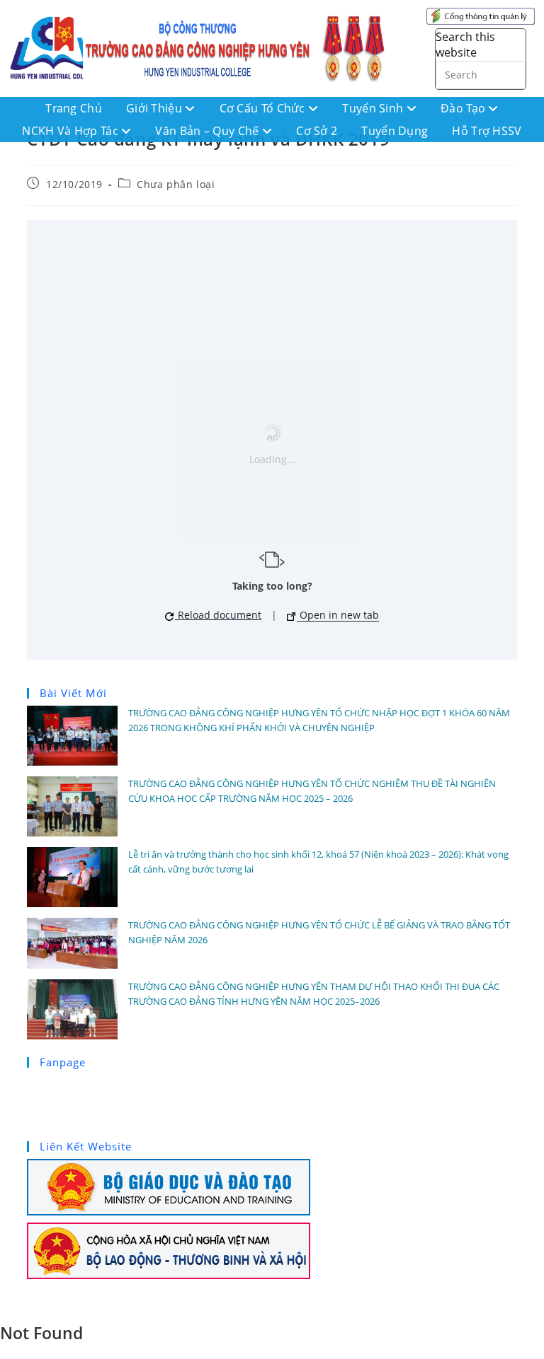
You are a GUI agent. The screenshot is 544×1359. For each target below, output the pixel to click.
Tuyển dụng (394, 131)
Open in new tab (338, 615)
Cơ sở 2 (316, 131)
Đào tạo (464, 108)
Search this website (465, 44)
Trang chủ (73, 108)
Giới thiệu (155, 108)
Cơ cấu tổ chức (264, 108)
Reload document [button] (218, 615)
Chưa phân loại (176, 184)
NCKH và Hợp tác (71, 131)
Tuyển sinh (374, 108)
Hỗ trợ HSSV (486, 131)
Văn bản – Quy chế (208, 131)
